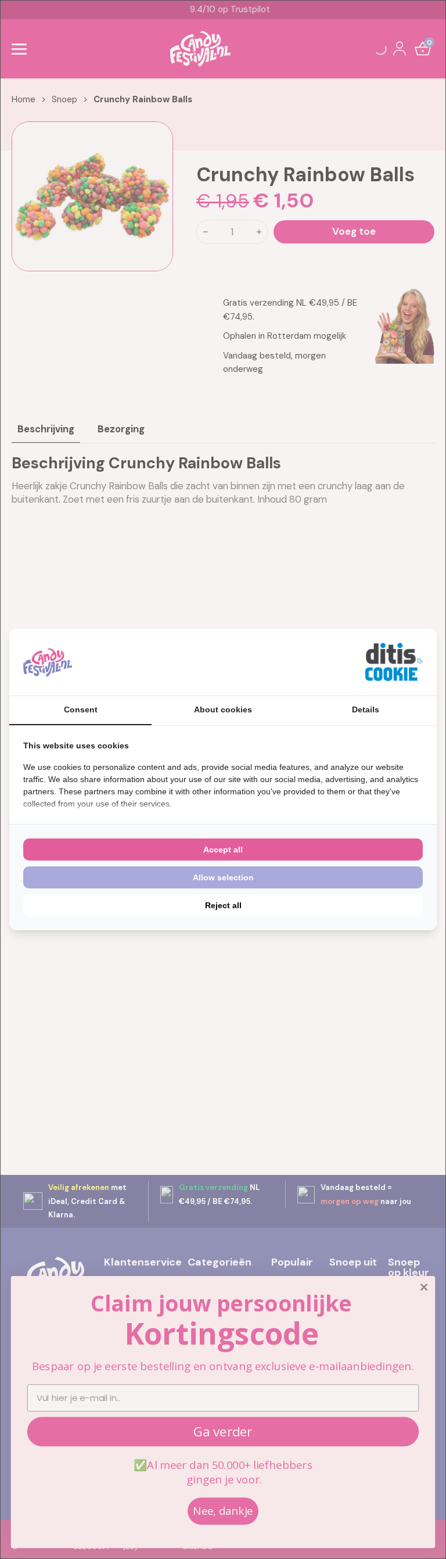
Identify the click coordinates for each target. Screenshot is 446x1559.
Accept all (223, 849)
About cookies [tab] (223, 709)
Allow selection (223, 877)
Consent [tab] (81, 709)
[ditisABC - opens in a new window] (394, 662)
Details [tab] (365, 709)
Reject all (223, 905)
